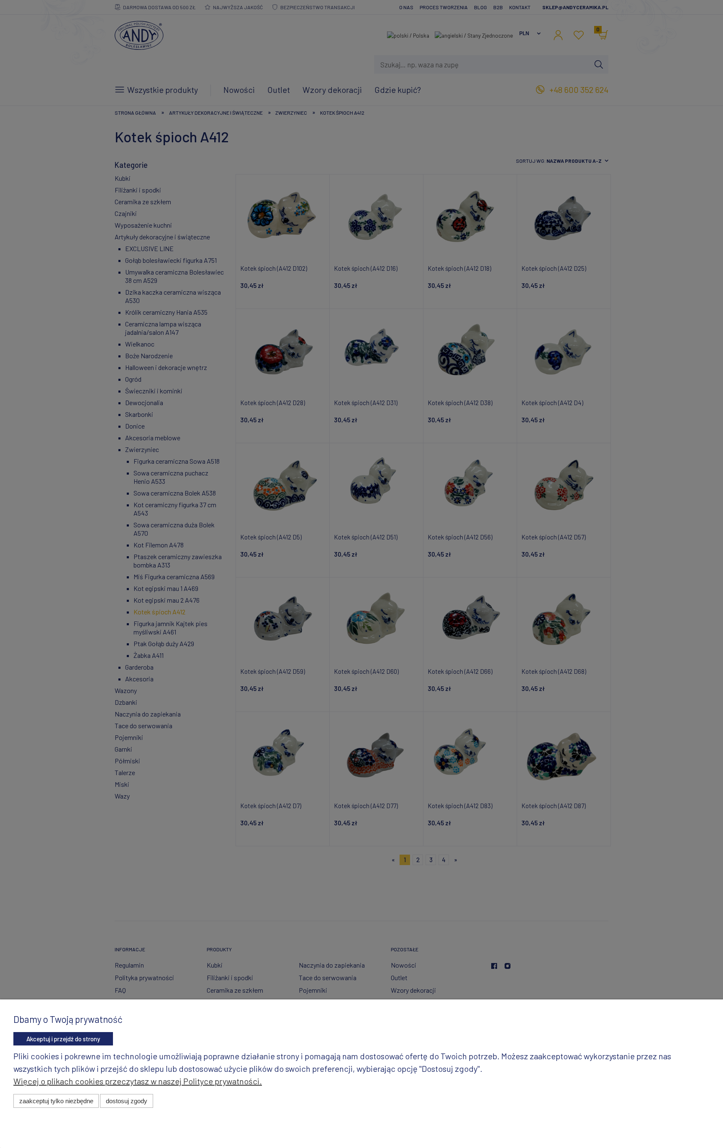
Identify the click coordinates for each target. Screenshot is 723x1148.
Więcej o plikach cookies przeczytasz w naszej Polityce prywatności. (137, 1081)
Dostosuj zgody (126, 1100)
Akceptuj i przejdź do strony (63, 1039)
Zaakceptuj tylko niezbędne (56, 1100)
